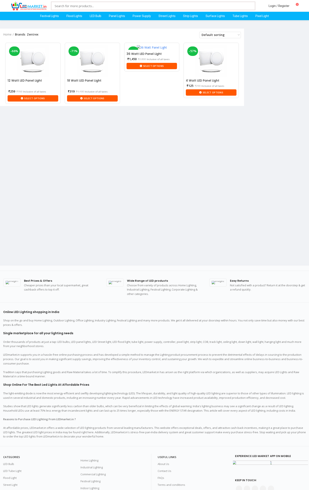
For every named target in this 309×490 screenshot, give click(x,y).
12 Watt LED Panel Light (25, 80)
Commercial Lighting (93, 474)
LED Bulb (8, 464)
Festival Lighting (90, 481)
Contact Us (164, 471)
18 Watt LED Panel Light (84, 80)
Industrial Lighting (92, 467)
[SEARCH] (249, 6)
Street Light (10, 485)
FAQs (161, 478)
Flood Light (10, 478)
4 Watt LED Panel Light (202, 80)
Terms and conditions (171, 485)
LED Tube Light (12, 471)
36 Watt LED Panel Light (144, 54)
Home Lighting (89, 460)
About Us (163, 464)
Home (7, 34)
